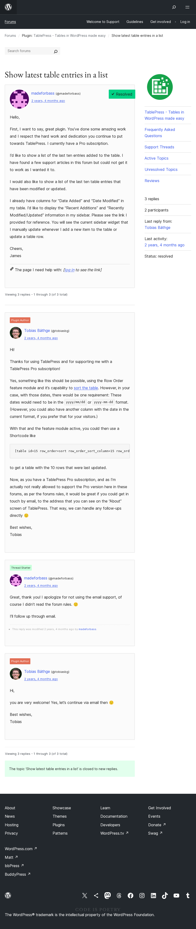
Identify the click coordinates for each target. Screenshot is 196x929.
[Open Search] (174, 7)
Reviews (152, 180)
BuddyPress (18, 874)
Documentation (113, 816)
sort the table (86, 387)
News (10, 816)
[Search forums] (55, 51)
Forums (10, 22)
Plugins (59, 824)
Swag (155, 833)
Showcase (62, 807)
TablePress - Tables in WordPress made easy (69, 35)
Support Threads (159, 147)
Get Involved (159, 807)
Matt (11, 857)
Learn (105, 807)
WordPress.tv (114, 833)
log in (69, 269)
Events (154, 816)
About (10, 807)
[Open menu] (188, 7)
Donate (157, 824)
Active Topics (157, 158)
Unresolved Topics (161, 169)
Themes (60, 816)
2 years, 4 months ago (48, 101)
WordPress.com (21, 848)
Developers (110, 824)
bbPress (14, 865)
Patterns (60, 833)
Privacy (11, 833)
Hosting (11, 824)
